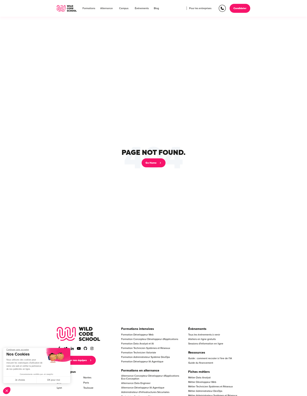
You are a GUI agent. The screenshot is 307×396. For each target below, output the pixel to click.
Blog (156, 8)
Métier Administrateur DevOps (205, 391)
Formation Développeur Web (137, 334)
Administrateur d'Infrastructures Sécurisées (145, 392)
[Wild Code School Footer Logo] (78, 334)
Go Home (151, 162)
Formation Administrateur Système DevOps (145, 357)
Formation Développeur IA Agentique (142, 361)
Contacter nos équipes (74, 360)
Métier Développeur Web (202, 382)
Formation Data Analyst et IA (137, 343)
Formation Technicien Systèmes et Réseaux (145, 348)
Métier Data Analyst (199, 377)
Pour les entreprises (200, 8)
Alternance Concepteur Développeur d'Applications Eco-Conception (150, 377)
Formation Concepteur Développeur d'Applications (149, 339)
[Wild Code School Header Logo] (67, 8)
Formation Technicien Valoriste (138, 352)
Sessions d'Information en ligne (205, 343)
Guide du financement (200, 362)
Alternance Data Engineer (135, 383)
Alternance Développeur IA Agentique (142, 387)
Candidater (239, 8)
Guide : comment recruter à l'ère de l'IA (210, 358)
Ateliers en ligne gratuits (202, 339)
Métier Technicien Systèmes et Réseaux (210, 386)
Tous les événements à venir (204, 334)
